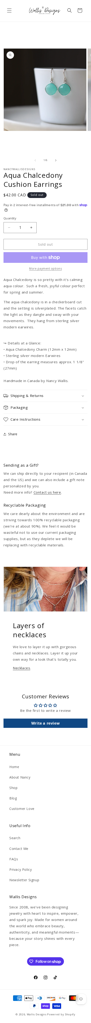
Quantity (10, 218)
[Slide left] (35, 160)
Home (14, 767)
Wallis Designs (36, 1014)
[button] (9, 10)
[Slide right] (56, 160)
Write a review (45, 723)
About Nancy (20, 777)
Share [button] (13, 434)
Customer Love (22, 808)
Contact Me (18, 848)
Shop (13, 787)
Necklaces (21, 668)
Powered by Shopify (61, 1014)
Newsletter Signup (24, 880)
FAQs (13, 859)
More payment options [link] (45, 269)
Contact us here (47, 492)
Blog (13, 798)
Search (15, 838)
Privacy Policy (20, 869)
